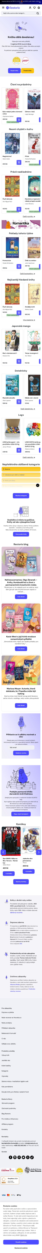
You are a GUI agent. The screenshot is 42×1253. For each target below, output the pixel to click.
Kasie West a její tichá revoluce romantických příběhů (21, 637)
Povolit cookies (21, 1242)
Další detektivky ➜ (28, 409)
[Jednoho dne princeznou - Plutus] (31, 841)
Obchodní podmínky (9, 1108)
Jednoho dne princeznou (27, 860)
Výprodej (5, 1076)
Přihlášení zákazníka (8, 1028)
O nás (4, 1039)
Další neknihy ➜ (29, 457)
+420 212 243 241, (20, 1145)
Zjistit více (23, 1235)
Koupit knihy (14, 70)
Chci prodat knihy (21, 534)
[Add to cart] (19, 119)
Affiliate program (7, 1124)
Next (38, 852)
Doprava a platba (8, 1012)
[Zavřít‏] (40, 2)
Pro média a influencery (10, 1119)
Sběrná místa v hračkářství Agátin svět (15, 1081)
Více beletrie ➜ (29, 320)
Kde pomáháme (7, 1087)
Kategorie (5, 1071)
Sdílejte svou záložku (9, 1044)
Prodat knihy (27, 70)
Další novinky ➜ (29, 216)
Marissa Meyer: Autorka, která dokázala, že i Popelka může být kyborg (21, 691)
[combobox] (21, 13)
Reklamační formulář (9, 1033)
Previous (3, 852)
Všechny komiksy (21, 882)
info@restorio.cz (31, 1143)
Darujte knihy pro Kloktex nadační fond (15, 1092)
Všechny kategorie (21, 495)
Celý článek (21, 597)
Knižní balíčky (6, 1066)
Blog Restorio (6, 1114)
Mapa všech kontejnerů (21, 814)
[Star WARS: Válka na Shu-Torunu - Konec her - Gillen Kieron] (11, 841)
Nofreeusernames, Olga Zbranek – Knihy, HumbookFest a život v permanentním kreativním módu (21, 582)
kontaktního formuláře (10, 1143)
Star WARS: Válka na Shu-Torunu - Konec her (10, 861)
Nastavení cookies (21, 1248)
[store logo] (13, 7)
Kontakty (5, 1129)
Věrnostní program (8, 1103)
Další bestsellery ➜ (27, 274)
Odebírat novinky (21, 753)
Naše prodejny (7, 1023)
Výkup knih (5, 1055)
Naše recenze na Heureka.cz (11, 1018)
